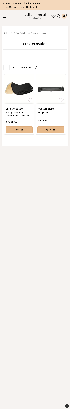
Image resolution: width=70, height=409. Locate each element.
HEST (11, 33)
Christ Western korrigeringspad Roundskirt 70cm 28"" (18, 112)
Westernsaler (40, 33)
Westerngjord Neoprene (45, 110)
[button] (53, 16)
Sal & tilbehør (23, 33)
